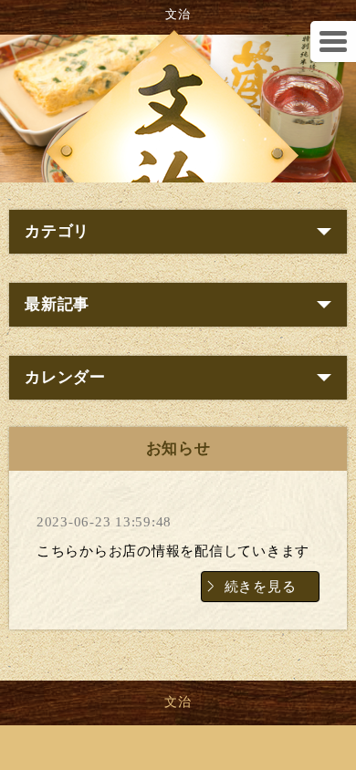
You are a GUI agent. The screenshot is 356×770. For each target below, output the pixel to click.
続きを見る (261, 586)
